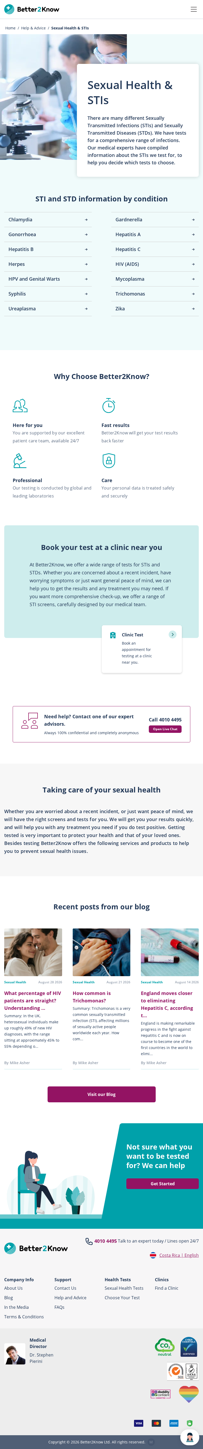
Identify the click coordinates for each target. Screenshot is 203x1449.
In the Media (16, 1307)
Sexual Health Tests (124, 1288)
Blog (8, 1298)
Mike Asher (20, 1062)
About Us (13, 1288)
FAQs (59, 1307)
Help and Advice (70, 1298)
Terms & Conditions (24, 1317)
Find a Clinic (166, 1288)
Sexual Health (15, 982)
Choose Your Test (122, 1298)
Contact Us (65, 1288)
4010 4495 (105, 1241)
